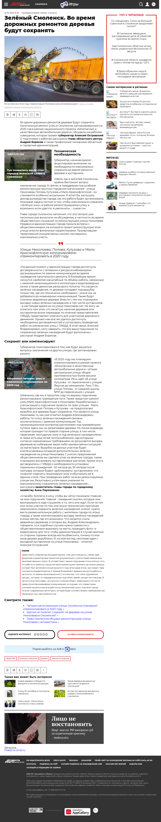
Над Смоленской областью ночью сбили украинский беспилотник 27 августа (131, 49)
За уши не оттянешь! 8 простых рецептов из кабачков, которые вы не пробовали (138, 104)
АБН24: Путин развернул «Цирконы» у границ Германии (137, 183)
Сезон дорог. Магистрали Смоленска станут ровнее (30, 702)
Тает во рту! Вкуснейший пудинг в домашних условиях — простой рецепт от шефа (136, 145)
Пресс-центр (59, 760)
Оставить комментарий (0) (81, 634)
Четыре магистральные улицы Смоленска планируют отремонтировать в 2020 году (60, 607)
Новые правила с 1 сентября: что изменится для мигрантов (135, 204)
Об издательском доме (38, 760)
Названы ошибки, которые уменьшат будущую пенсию (137, 173)
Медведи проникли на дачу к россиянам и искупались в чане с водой (135, 195)
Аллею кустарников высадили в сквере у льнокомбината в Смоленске (83, 693)
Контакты (31, 764)
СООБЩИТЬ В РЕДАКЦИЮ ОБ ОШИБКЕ (43, 768)
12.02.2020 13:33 (11, 13)
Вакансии (86, 760)
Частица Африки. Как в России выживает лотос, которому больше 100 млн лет (137, 135)
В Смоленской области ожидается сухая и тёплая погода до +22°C (131, 61)
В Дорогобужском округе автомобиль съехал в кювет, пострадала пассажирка (131, 74)
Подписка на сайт (49, 764)
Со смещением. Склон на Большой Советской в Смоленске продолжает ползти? (131, 24)
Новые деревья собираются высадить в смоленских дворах (33, 682)
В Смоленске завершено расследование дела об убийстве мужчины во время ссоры (131, 36)
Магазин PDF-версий (116, 764)
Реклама (73, 760)
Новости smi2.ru (14, 750)
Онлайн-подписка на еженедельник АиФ (81, 764)
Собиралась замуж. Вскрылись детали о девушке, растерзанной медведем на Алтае (136, 93)
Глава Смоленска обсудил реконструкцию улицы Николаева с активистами (57, 620)
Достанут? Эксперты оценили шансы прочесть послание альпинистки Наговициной (138, 114)
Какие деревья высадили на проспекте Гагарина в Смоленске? (81, 683)
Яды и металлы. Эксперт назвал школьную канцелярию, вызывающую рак (135, 124)
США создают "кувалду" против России (134, 163)
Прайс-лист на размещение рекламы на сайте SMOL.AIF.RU (123, 760)
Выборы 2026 (135, 764)
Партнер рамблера (53, 810)
